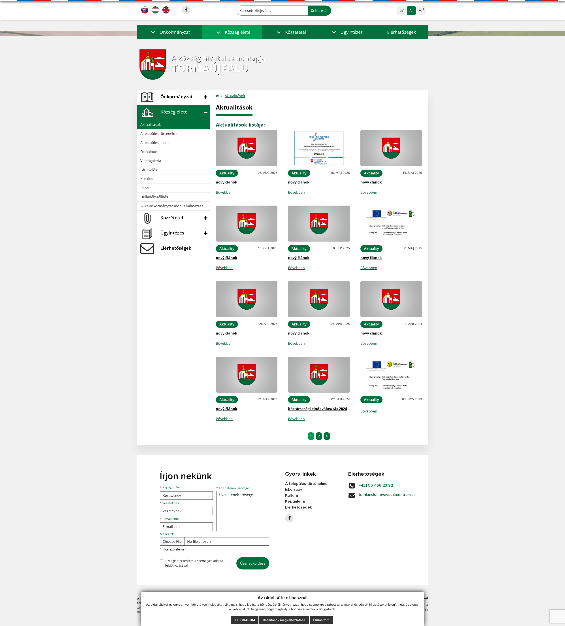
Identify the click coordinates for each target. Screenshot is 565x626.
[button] (169, 32)
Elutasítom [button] (321, 620)
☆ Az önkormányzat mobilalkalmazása (171, 206)
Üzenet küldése (253, 563)
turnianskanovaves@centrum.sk (387, 495)
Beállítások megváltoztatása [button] (284, 620)
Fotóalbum (149, 151)
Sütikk (424, 610)
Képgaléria (295, 501)
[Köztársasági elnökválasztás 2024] (319, 375)
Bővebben (224, 192)
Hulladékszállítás (154, 197)
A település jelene (155, 142)
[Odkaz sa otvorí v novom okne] (186, 10)
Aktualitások (150, 124)
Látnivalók (148, 169)
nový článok (226, 182)
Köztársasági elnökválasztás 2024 (317, 408)
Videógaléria (150, 160)
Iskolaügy (293, 490)
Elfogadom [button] (245, 620)
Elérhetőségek (401, 32)
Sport (145, 187)
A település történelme (159, 133)
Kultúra (146, 178)
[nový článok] (246, 148)
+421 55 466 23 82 (376, 486)
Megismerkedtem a (194, 563)
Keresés (321, 10)
